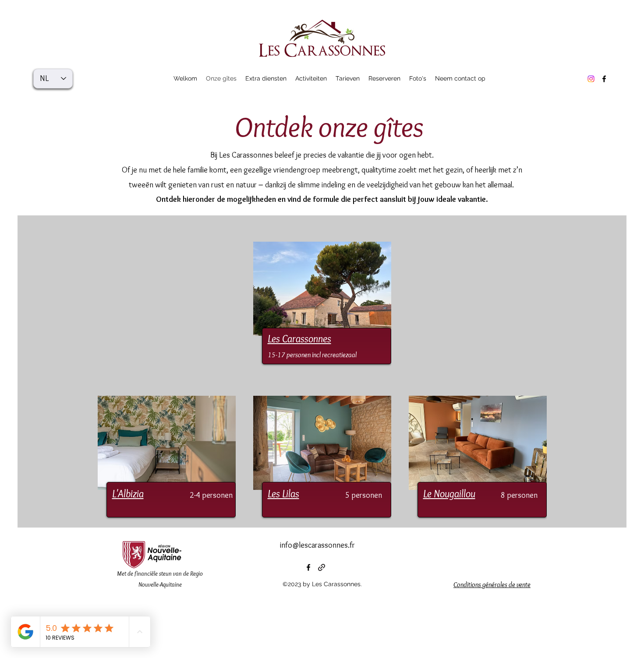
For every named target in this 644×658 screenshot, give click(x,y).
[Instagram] (591, 78)
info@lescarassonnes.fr (317, 545)
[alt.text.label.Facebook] (604, 78)
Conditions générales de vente (492, 585)
